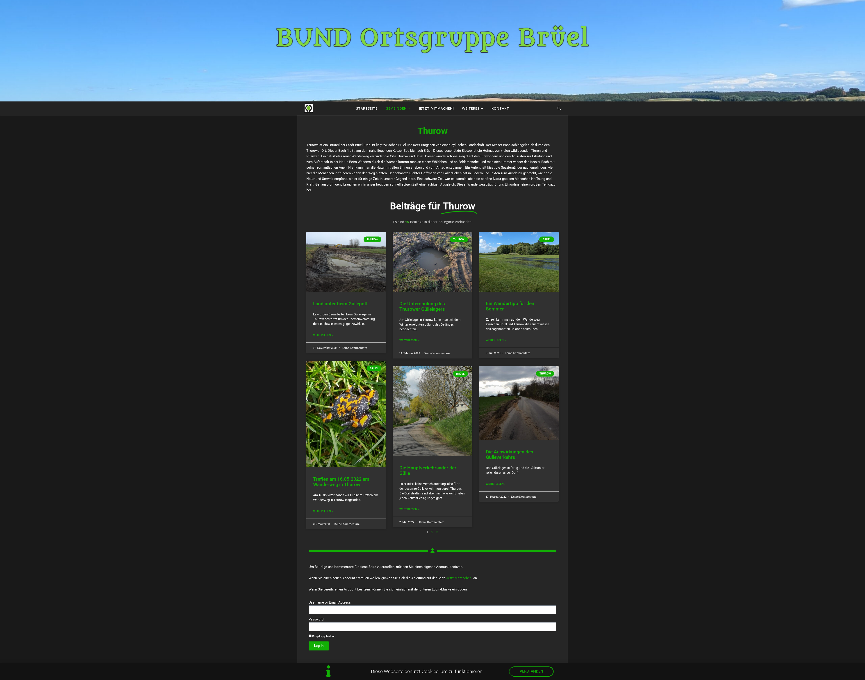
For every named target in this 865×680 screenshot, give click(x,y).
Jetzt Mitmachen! (436, 108)
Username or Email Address (330, 602)
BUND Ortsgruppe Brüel (432, 38)
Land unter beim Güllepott (340, 303)
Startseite (367, 108)
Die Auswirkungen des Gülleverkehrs (509, 454)
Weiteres (470, 108)
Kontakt (500, 108)
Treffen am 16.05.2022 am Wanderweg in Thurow (341, 481)
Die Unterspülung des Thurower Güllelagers (422, 306)
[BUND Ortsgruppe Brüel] (308, 108)
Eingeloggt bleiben (323, 636)
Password (316, 619)
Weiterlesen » (323, 335)
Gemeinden (396, 108)
